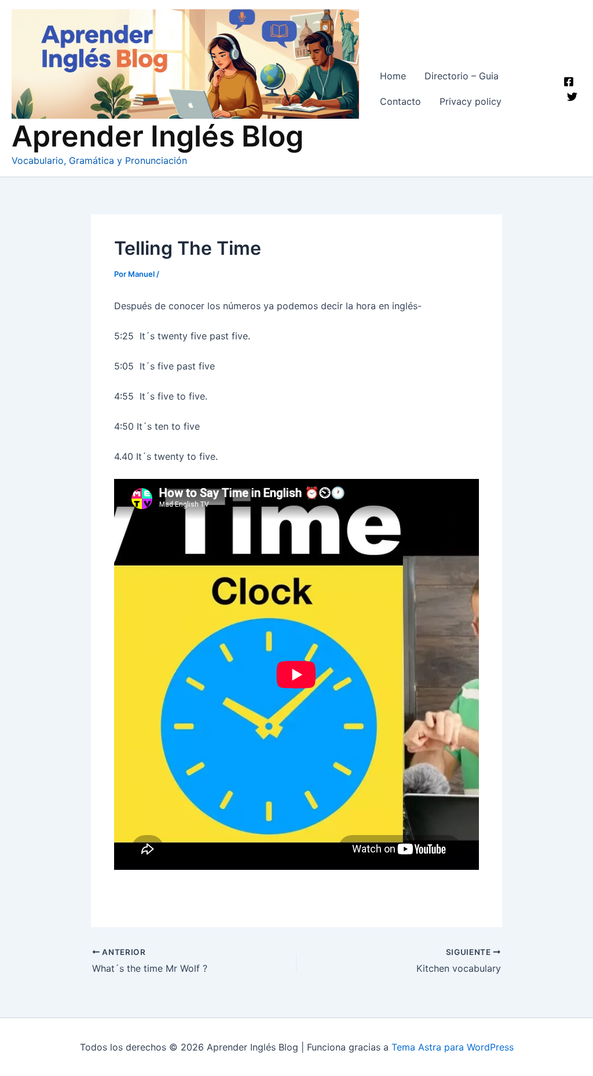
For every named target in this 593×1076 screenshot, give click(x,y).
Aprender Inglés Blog (157, 136)
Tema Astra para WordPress (452, 1047)
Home (393, 76)
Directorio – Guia (461, 76)
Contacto (400, 101)
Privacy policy (471, 101)
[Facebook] (568, 81)
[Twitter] (572, 97)
